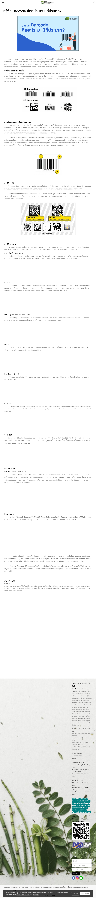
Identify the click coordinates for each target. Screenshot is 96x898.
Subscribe (75, 873)
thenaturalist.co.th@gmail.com (80, 819)
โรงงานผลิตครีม (79, 694)
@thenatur (79, 821)
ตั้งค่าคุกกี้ (75, 894)
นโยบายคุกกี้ (36, 895)
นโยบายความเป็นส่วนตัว (23, 895)
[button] (94, 3)
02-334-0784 (79, 781)
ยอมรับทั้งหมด (85, 894)
